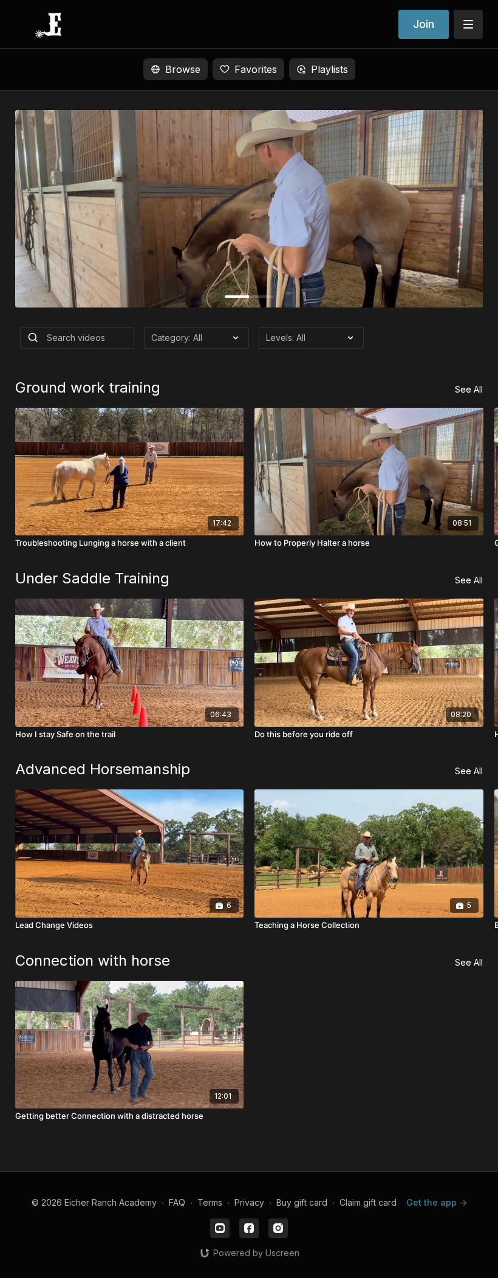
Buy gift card (301, 1202)
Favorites (255, 69)
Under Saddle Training (92, 578)
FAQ (177, 1202)
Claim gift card (368, 1202)
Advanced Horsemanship (102, 769)
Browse (182, 69)
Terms (209, 1202)
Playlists (329, 69)
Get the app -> (436, 1202)
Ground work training (87, 387)
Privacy (249, 1202)
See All (469, 389)
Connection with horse (92, 960)
